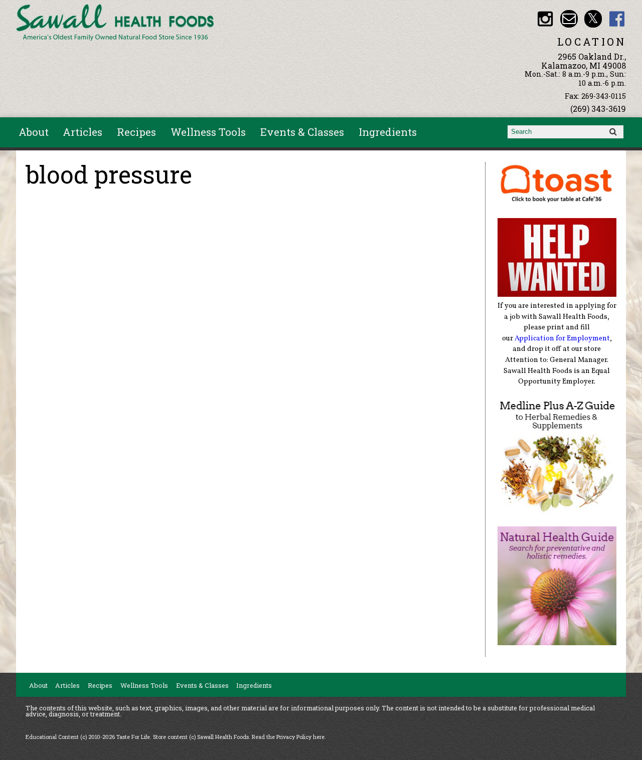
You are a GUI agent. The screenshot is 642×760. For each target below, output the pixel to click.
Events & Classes (302, 132)
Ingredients (388, 132)
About (34, 132)
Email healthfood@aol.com (569, 19)
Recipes (136, 132)
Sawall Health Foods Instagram (545, 19)
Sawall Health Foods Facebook (617, 19)
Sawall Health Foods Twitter (593, 19)
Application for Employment (562, 338)
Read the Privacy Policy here (288, 736)
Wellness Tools (208, 132)
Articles (82, 132)
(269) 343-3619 (598, 108)
